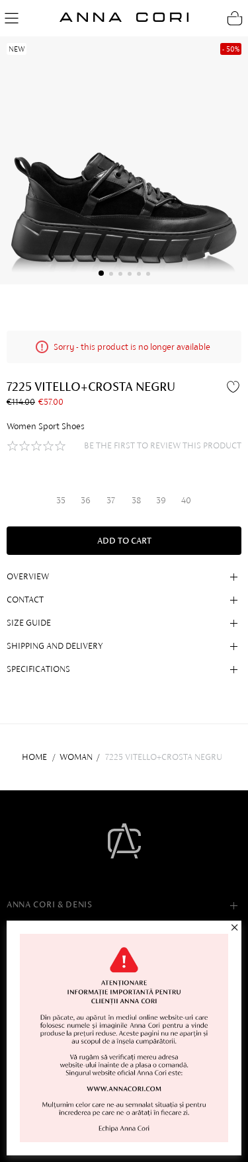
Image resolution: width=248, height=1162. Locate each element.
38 (136, 500)
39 (161, 500)
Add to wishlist (235, 386)
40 (186, 500)
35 (60, 500)
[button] (101, 273)
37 (110, 500)
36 (86, 500)
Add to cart (124, 541)
